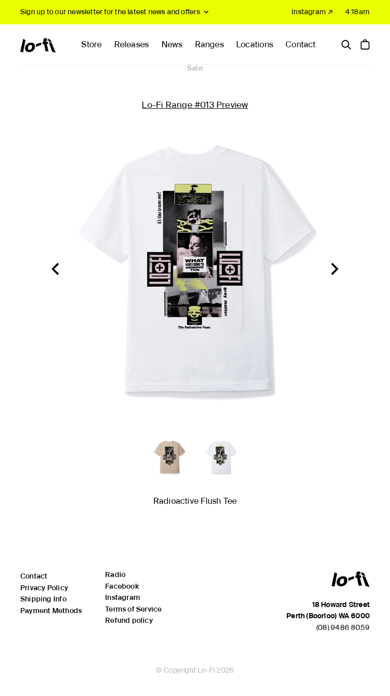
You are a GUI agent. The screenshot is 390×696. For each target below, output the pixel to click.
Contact (300, 44)
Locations (254, 44)
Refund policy (129, 620)
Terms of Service (133, 609)
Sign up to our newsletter (110, 12)
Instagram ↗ (312, 12)
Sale (195, 68)
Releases (131, 44)
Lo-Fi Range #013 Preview (195, 105)
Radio (115, 574)
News (172, 44)
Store (91, 44)
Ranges (209, 44)
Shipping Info (43, 599)
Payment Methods (51, 611)
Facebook (122, 586)
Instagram (122, 597)
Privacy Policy (44, 588)
